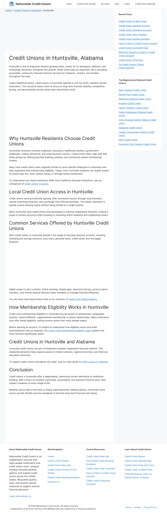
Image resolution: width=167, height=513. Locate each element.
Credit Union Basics (135, 456)
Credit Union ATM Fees (131, 60)
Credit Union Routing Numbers (64, 477)
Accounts (105, 4)
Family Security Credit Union (133, 108)
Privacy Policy (150, 507)
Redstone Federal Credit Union (135, 99)
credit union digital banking (82, 299)
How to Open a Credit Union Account (138, 43)
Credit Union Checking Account (135, 30)
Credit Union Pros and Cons (139, 465)
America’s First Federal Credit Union (137, 144)
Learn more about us (20, 496)
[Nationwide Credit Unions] (11, 4)
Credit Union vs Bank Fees (132, 21)
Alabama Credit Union (130, 127)
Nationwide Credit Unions (33, 4)
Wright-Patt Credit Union (132, 94)
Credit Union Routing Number (134, 39)
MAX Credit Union (128, 140)
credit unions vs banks (36, 184)
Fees (117, 4)
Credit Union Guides (86, 4)
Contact (137, 507)
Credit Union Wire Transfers (100, 468)
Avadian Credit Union (130, 103)
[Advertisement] (59, 31)
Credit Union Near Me (145, 4)
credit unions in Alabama (95, 362)
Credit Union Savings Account (134, 25)
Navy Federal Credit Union (132, 90)
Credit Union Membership (138, 461)
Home (69, 4)
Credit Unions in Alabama (27, 10)
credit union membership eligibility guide (70, 330)
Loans (127, 4)
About (128, 507)
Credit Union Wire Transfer (133, 34)
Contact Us (53, 482)
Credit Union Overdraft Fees (133, 48)
